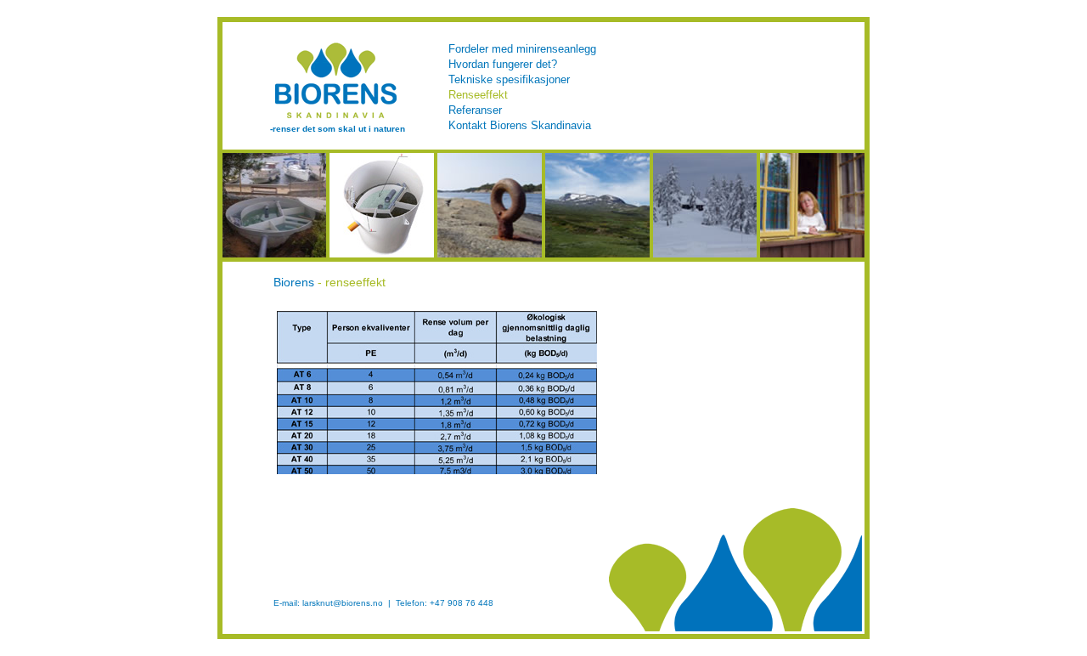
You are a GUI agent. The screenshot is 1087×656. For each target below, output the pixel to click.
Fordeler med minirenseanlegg (522, 48)
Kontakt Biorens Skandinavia (519, 125)
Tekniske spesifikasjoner (509, 79)
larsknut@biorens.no (342, 603)
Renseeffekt (478, 94)
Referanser (475, 110)
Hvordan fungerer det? (502, 64)
